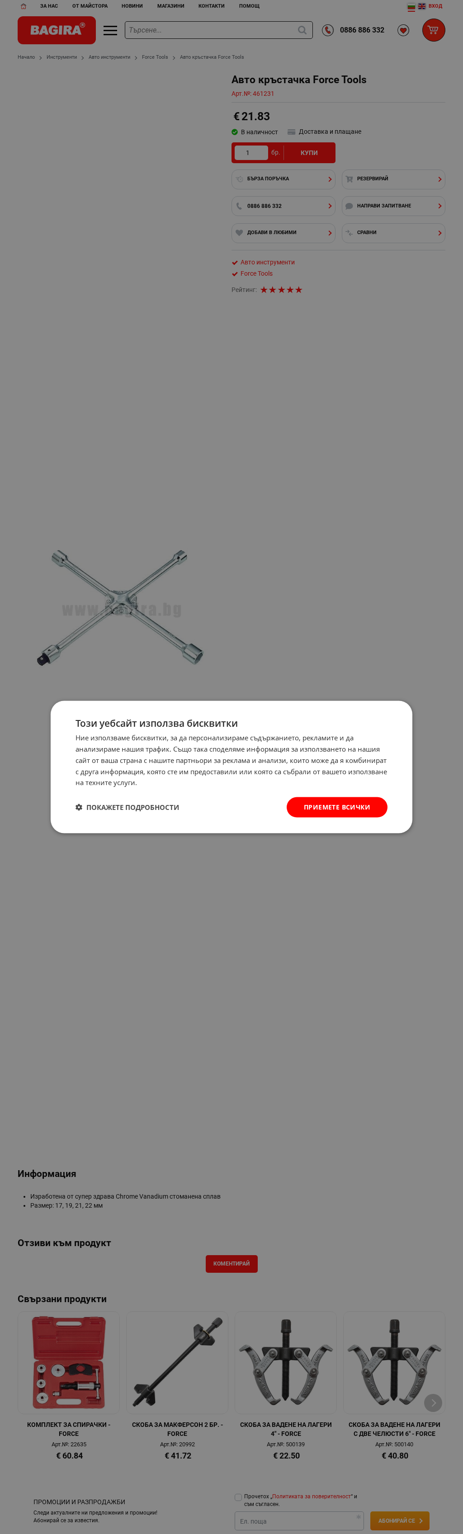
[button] (127, 807)
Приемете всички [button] (337, 807)
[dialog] (231, 767)
